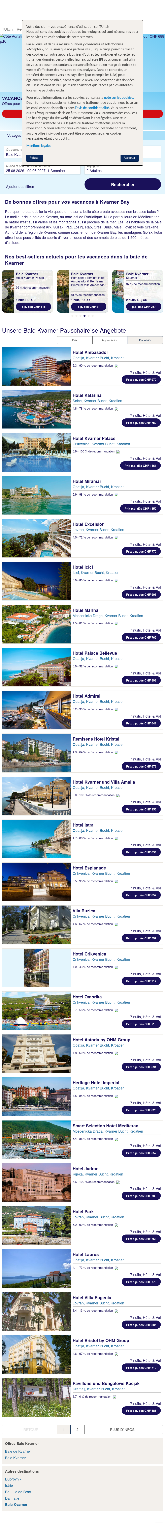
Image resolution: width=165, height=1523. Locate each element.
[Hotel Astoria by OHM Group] (36, 1053)
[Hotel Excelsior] (36, 538)
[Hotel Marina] (36, 624)
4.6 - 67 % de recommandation (93, 924)
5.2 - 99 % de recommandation (93, 1224)
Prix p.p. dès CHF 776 (141, 1282)
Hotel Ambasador (91, 352)
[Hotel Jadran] (36, 1182)
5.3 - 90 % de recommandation (93, 365)
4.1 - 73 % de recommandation (93, 1267)
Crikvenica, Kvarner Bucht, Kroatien (101, 443)
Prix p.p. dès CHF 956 (141, 809)
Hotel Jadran (86, 1168)
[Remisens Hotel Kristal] (36, 753)
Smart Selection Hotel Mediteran (106, 1126)
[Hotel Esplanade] (36, 882)
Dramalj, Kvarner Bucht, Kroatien (99, 1388)
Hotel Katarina (88, 395)
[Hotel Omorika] (36, 1011)
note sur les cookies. (118, 98)
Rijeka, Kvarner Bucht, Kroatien (98, 1173)
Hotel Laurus (86, 1254)
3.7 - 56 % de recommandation (93, 1010)
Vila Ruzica (85, 911)
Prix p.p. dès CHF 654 (141, 852)
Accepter (129, 158)
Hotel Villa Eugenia (92, 1297)
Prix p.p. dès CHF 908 (141, 594)
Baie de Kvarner (18, 1451)
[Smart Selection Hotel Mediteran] (36, 1139)
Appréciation (110, 340)
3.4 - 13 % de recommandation (93, 1310)
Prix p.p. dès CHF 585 (141, 1410)
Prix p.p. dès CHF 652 (141, 1153)
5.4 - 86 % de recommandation (93, 1138)
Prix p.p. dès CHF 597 (141, 938)
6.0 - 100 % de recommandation (94, 795)
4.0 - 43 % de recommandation (93, 967)
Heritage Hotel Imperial (97, 1082)
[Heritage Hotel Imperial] (36, 1096)
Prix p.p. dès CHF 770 (141, 551)
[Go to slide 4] (85, 316)
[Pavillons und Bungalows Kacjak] (36, 1397)
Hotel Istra (84, 825)
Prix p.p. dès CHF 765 (141, 637)
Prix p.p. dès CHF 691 (141, 1067)
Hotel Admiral (87, 696)
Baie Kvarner (15, 1457)
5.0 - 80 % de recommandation (93, 580)
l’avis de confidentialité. (92, 108)
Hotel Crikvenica (90, 954)
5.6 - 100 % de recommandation (94, 1182)
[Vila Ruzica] (36, 925)
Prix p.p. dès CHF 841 (141, 723)
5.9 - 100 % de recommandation (94, 451)
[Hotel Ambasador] (36, 366)
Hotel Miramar (87, 481)
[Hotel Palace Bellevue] (36, 667)
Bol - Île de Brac (18, 1491)
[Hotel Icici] (36, 581)
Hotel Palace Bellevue (95, 653)
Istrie (9, 1485)
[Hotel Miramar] (36, 495)
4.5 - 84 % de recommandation (93, 1095)
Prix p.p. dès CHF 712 (141, 981)
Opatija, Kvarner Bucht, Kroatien (99, 357)
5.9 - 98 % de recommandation (93, 494)
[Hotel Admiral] (36, 710)
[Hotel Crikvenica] (36, 968)
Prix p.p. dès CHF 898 (141, 680)
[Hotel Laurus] (36, 1268)
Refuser (35, 158)
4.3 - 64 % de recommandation (93, 752)
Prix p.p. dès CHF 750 (141, 422)
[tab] (14, 135)
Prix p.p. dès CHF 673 (141, 766)
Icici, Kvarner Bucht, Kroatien (96, 572)
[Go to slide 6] (93, 316)
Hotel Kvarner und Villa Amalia (104, 782)
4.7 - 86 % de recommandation (93, 838)
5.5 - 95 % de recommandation (93, 881)
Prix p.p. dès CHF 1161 (140, 465)
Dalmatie (12, 1498)
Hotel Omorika (88, 997)
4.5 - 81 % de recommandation (93, 623)
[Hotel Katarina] (36, 409)
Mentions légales (38, 146)
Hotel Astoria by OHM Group (102, 1039)
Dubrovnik (13, 1479)
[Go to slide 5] (89, 316)
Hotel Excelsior (89, 524)
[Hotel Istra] (36, 839)
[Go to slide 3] (80, 316)
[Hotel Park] (36, 1225)
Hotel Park (84, 1211)
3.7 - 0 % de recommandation (92, 1396)
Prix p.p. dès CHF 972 (141, 379)
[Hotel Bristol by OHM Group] (36, 1354)
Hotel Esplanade (90, 868)
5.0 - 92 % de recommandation (93, 666)
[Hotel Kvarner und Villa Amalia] (36, 796)
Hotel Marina (86, 610)
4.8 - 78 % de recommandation (93, 408)
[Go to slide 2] (76, 316)
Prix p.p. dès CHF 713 (141, 1024)
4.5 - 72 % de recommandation (93, 537)
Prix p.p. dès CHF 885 (141, 1325)
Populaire (145, 340)
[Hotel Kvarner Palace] (36, 452)
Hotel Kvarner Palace (95, 438)
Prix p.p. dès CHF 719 (141, 1367)
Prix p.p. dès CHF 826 (141, 1110)
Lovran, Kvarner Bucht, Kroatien (98, 529)
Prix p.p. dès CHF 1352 (140, 508)
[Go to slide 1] (72, 316)
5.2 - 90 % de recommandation (93, 709)
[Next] (160, 293)
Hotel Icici (83, 567)
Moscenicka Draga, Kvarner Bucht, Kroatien (108, 615)
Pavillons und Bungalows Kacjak (107, 1383)
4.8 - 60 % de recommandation (93, 1053)
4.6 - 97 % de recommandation (93, 1353)
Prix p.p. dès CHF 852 (141, 895)
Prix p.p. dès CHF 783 (141, 1196)
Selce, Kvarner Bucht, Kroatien (97, 400)
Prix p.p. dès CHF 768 (141, 1239)
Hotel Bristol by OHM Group (101, 1340)
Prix (74, 340)
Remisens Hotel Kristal (97, 739)
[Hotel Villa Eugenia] (36, 1311)
